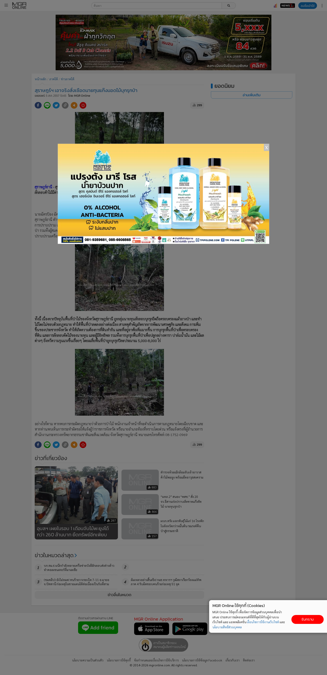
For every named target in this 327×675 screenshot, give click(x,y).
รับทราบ (307, 619)
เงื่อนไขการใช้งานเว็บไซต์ (263, 622)
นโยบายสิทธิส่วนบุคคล (227, 627)
